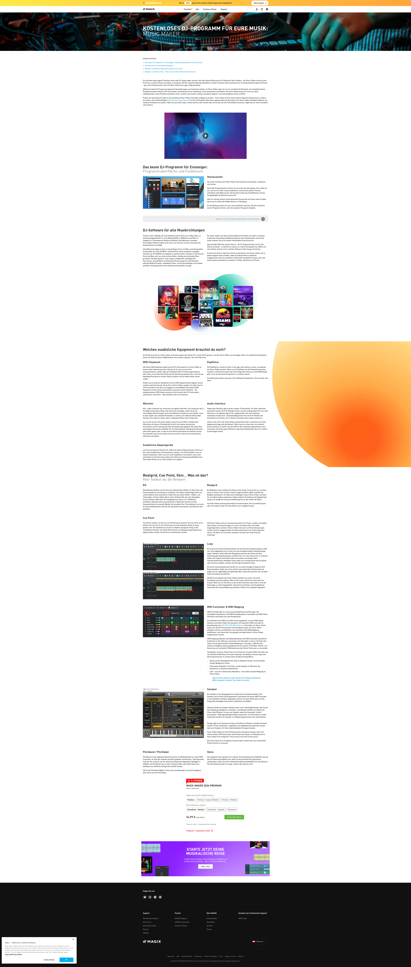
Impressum (170, 956)
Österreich (259, 941)
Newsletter (211, 922)
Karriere (210, 926)
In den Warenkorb (234, 817)
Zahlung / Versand (230, 956)
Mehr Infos (205, 866)
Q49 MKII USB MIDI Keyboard (232, 625)
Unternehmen (212, 918)
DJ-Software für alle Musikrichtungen (159, 66)
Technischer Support (150, 918)
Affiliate (146, 933)
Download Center (149, 926)
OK (66, 960)
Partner (146, 929)
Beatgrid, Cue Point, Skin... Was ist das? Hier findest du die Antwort (170, 72)
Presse (209, 929)
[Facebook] (160, 897)
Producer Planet (181, 926)
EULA (221, 956)
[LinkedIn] (155, 897)
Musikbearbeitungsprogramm (178, 100)
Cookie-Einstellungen (210, 956)
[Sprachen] (267, 9)
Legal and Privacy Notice (13, 954)
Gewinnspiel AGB (186, 956)
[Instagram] (150, 897)
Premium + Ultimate (229, 800)
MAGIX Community (182, 922)
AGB (177, 956)
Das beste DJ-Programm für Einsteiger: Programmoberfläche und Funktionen (173, 62)
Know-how (147, 922)
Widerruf (241, 956)
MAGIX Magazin (181, 918)
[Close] (73, 939)
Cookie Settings (49, 959)
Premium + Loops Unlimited (208, 800)
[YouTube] (145, 897)
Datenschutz (198, 956)
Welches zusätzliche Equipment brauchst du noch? (164, 69)
